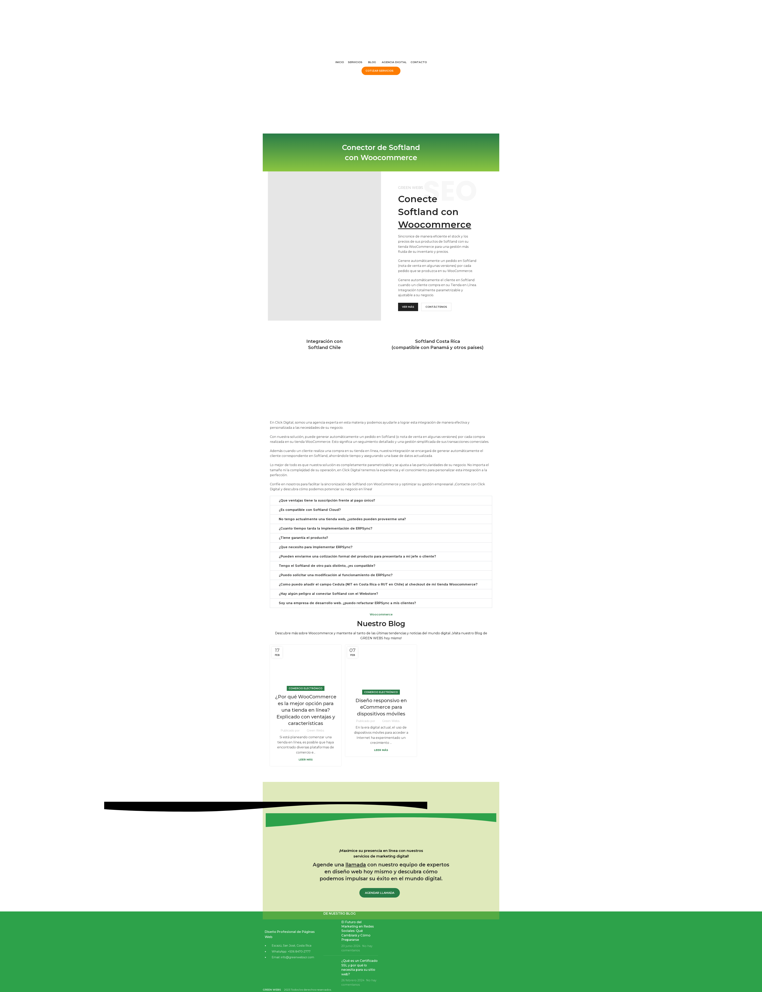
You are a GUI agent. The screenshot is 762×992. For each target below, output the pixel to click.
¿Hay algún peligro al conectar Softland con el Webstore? (328, 594)
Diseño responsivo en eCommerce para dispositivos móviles (381, 707)
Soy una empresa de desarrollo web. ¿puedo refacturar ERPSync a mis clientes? (347, 603)
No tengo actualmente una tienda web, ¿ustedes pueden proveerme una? (342, 519)
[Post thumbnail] (330, 936)
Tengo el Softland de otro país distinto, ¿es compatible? (327, 566)
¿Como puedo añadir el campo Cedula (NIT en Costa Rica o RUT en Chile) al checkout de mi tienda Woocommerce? (378, 584)
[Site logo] (330, 14)
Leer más (306, 759)
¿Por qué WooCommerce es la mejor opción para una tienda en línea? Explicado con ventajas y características (305, 710)
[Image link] (290, 919)
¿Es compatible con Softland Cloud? (310, 510)
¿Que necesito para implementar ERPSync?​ (315, 547)
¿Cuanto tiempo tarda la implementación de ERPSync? (325, 528)
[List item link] (290, 953)
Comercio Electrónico (305, 688)
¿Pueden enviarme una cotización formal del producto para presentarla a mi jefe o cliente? (357, 556)
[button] (381, 500)
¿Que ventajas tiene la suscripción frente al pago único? (327, 500)
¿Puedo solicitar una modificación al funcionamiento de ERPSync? (336, 575)
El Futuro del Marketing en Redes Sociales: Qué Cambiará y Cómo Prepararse (357, 931)
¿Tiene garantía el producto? (303, 538)
